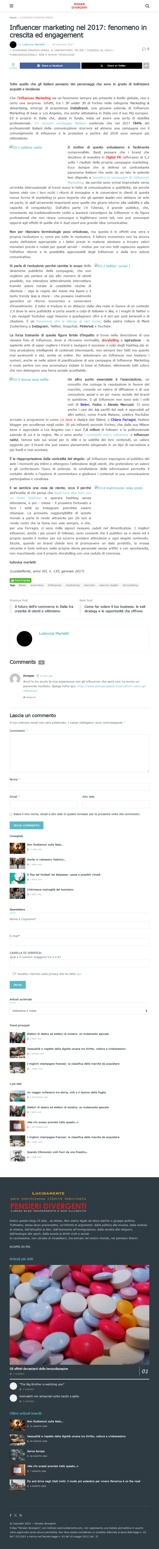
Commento (19, 731)
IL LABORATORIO (62, 50)
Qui (79, 974)
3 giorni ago (36, 1053)
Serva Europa (36, 1451)
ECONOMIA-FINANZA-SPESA (36, 17)
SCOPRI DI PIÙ (20, 1246)
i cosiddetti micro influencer (106, 435)
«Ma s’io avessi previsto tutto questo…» (52, 1122)
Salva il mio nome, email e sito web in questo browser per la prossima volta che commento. (77, 814)
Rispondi (31, 697)
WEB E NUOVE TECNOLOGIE (56, 54)
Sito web (88, 796)
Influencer (55, 585)
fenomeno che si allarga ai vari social (68, 321)
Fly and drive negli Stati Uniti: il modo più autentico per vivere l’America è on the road (83, 1481)
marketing (73, 585)
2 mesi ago (35, 894)
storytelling (130, 585)
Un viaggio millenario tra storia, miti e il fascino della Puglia (66, 1092)
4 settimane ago (38, 1097)
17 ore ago (35, 849)
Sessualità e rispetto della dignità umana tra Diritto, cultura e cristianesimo (76, 1048)
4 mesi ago (35, 1039)
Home (13, 17)
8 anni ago (46, 675)
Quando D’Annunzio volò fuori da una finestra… (57, 1152)
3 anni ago (35, 1157)
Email (15, 796)
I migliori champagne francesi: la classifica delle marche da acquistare (73, 1063)
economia (37, 585)
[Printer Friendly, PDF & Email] (20, 580)
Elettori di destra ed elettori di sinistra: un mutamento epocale (68, 1033)
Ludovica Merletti (33, 44)
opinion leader (108, 585)
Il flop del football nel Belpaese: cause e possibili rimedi (63, 874)
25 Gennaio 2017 (63, 44)
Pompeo (28, 675)
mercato (89, 585)
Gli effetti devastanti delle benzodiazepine (39, 1368)
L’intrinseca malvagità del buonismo (50, 889)
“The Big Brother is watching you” (41, 1384)
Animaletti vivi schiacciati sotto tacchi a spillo (49, 1396)
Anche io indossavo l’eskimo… (46, 859)
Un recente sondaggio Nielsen (60, 123)
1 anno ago (35, 1069)
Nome (15, 779)
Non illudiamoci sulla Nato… (45, 844)
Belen (22, 585)
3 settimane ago (38, 1127)
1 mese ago (35, 864)
